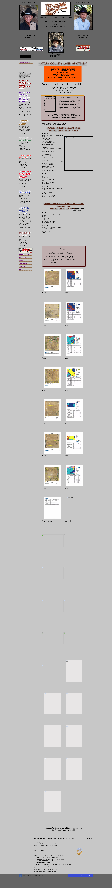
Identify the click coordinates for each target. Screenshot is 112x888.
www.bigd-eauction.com (72, 828)
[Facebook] (20, 875)
